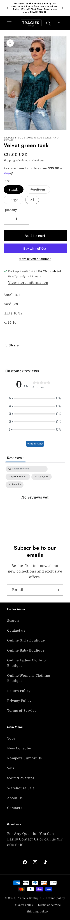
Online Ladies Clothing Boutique (26, 663)
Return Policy (19, 691)
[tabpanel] (35, 501)
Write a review (35, 443)
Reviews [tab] (15, 458)
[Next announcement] (63, 8)
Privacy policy (23, 904)
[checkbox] (15, 484)
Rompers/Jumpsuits (24, 758)
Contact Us (16, 808)
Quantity (10, 210)
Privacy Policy (19, 701)
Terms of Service (21, 710)
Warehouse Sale (21, 788)
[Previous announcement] (7, 8)
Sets (10, 768)
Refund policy (55, 898)
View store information (28, 282)
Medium (40, 190)
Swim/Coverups (20, 778)
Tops (11, 738)
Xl (32, 200)
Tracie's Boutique (29, 898)
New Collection (20, 748)
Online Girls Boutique (26, 640)
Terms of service (49, 904)
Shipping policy (37, 911)
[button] (9, 23)
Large (15, 201)
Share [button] (14, 345)
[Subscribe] (57, 590)
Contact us (16, 630)
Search (13, 620)
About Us (15, 798)
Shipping (9, 160)
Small (13, 189)
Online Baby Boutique (26, 650)
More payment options (35, 259)
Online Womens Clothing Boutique (28, 678)
